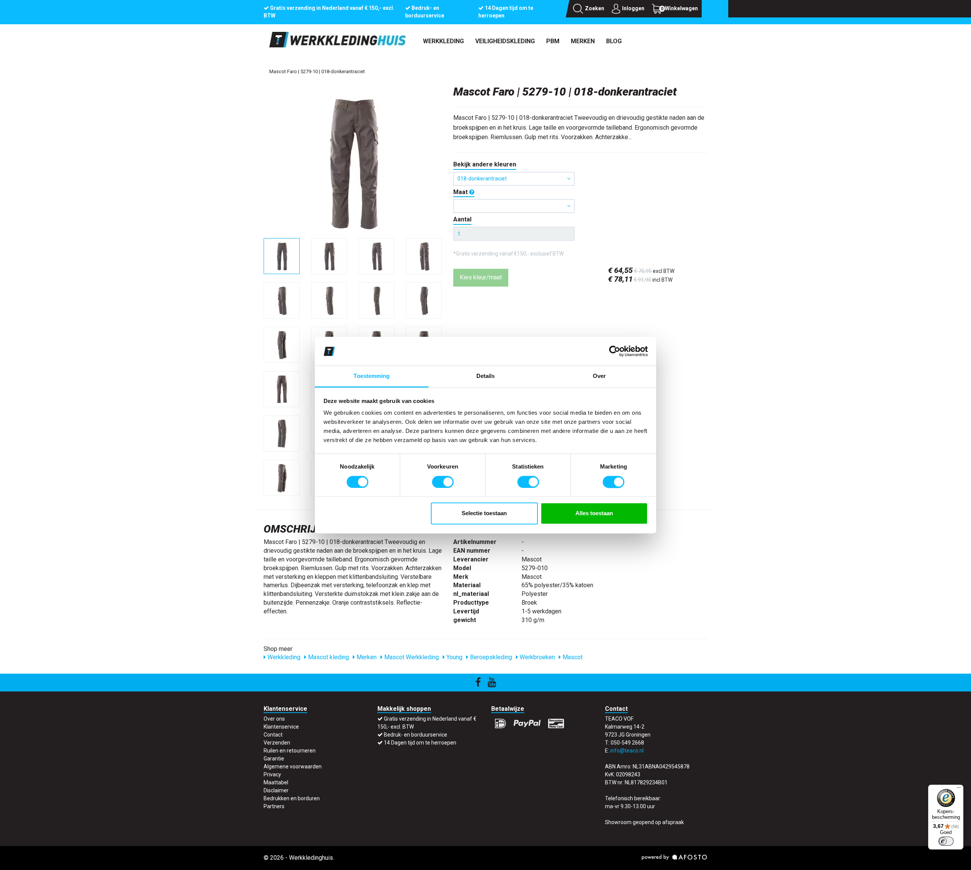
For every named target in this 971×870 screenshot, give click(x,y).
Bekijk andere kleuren (484, 164)
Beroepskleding (490, 657)
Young (453, 657)
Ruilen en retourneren (290, 751)
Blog (614, 41)
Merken (583, 41)
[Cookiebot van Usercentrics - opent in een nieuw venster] (614, 351)
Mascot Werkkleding (411, 657)
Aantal (462, 219)
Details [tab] (485, 376)
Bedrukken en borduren (292, 798)
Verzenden (277, 743)
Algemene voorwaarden (293, 766)
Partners (274, 806)
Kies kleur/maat (481, 277)
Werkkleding (443, 41)
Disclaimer (276, 790)
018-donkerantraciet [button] (482, 179)
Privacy (272, 774)
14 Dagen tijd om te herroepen (420, 743)
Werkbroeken (536, 657)
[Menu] (958, 789)
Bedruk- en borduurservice (415, 735)
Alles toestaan (594, 513)
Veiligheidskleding (505, 41)
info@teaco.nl (627, 751)
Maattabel (276, 782)
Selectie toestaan (484, 513)
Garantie (274, 759)
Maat (461, 192)
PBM (552, 41)
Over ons (274, 719)
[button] (514, 206)
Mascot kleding (327, 657)
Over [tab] (599, 376)
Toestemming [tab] (372, 376)
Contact (273, 735)
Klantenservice (281, 727)
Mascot (572, 657)
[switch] (443, 482)
